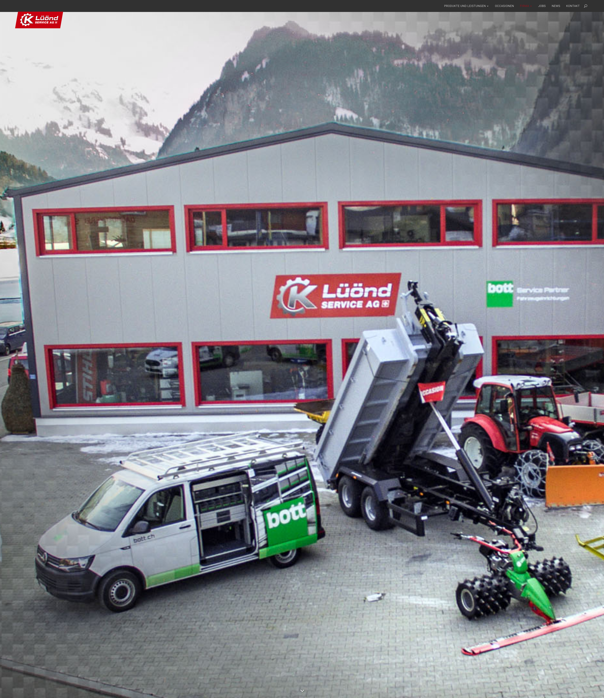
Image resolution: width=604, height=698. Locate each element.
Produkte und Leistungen (465, 6)
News (556, 6)
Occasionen (504, 6)
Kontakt (573, 6)
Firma (524, 6)
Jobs (542, 6)
